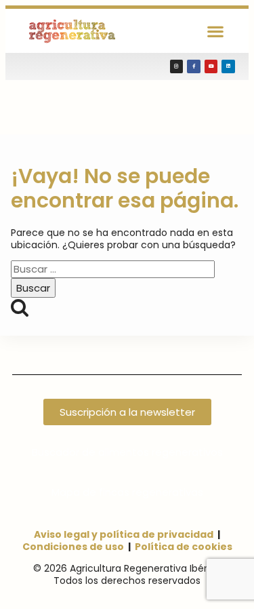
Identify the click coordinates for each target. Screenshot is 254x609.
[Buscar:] (113, 269)
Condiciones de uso (73, 546)
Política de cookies (183, 546)
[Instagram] (177, 66)
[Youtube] (211, 66)
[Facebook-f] (193, 66)
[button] (216, 31)
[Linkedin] (228, 66)
